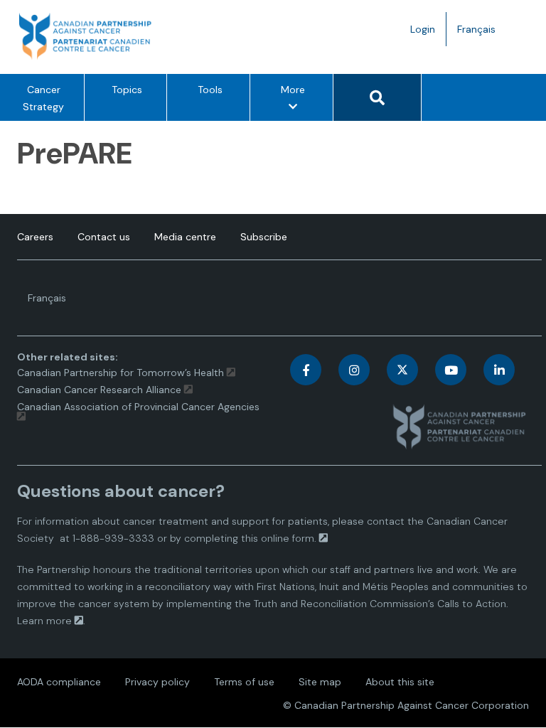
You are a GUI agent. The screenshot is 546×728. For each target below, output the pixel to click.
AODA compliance (59, 681)
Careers (35, 236)
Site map (320, 681)
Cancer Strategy (43, 98)
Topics (127, 89)
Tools (210, 89)
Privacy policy (157, 681)
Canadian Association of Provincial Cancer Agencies (138, 406)
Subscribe (263, 236)
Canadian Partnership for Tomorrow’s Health (122, 372)
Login (422, 29)
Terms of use (244, 681)
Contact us (103, 236)
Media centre (185, 236)
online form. (288, 538)
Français (481, 34)
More (297, 101)
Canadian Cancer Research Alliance (99, 389)
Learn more (44, 620)
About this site (399, 681)
